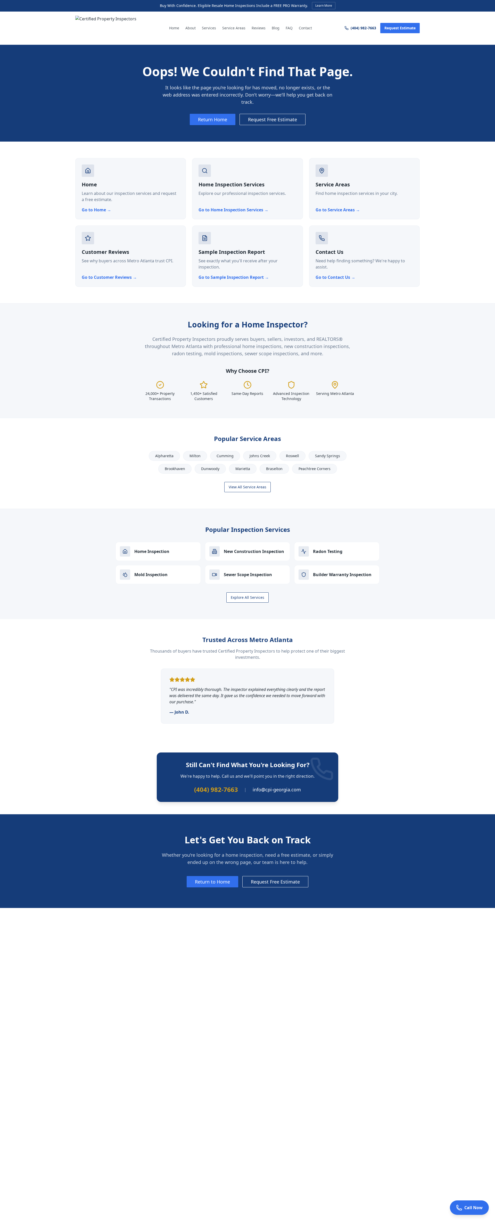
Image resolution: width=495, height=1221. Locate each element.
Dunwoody (210, 468)
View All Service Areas (247, 486)
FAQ (289, 27)
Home (174, 27)
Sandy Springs (327, 455)
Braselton (274, 468)
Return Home (212, 119)
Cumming (225, 455)
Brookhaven (175, 468)
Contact (305, 27)
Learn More (323, 5)
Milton (195, 455)
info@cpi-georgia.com (277, 789)
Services (209, 27)
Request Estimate (400, 27)
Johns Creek (260, 455)
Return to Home (212, 882)
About (190, 27)
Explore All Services (247, 597)
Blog (275, 27)
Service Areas (233, 27)
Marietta (242, 468)
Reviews (259, 27)
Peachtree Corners (315, 468)
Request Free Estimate (272, 119)
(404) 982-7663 (363, 27)
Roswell (292, 455)
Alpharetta (164, 455)
